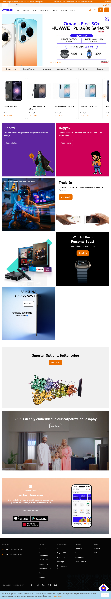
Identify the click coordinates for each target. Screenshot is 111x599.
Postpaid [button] (26, 10)
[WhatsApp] (55, 585)
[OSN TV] (28, 259)
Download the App (30, 511)
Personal (5, 5)
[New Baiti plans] (28, 204)
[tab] (11, 69)
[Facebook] (31, 585)
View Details (10, 189)
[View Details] (82, 204)
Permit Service (80, 562)
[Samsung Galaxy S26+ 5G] (65, 98)
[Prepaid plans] (82, 149)
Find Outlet (61, 557)
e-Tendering (79, 557)
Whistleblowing (45, 560)
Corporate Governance (43, 554)
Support (60, 549)
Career (41, 573)
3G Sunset (97, 553)
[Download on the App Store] (21, 518)
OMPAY (72, 10)
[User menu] (95, 10)
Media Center (44, 577)
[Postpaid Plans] (28, 149)
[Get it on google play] (39, 518)
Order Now (83, 253)
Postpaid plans (11, 143)
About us (42, 549)
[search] (90, 10)
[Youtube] (49, 585)
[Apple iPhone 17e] (14, 98)
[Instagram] (37, 585)
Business (11, 5)
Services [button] (55, 10)
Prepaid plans (66, 143)
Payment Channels (64, 553)
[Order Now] (82, 259)
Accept (105, 595)
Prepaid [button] (34, 10)
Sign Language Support (62, 567)
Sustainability (44, 564)
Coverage (60, 562)
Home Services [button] (44, 10)
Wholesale (19, 5)
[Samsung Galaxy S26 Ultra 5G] (39, 98)
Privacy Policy (99, 549)
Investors (26, 5)
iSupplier (78, 549)
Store (18, 10)
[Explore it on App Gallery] (30, 524)
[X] (43, 585)
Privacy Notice (56, 596)
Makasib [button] (64, 10)
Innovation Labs (45, 569)
